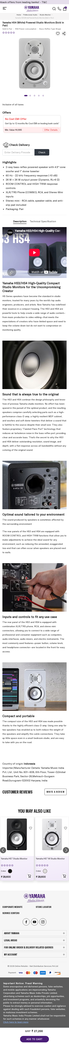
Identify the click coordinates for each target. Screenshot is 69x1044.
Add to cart (34, 1039)
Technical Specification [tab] (43, 221)
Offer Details (51, 129)
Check (41, 152)
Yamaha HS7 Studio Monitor (14, 858)
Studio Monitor (45, 15)
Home (19, 15)
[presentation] (3, 850)
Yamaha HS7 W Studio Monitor (50, 858)
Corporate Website (12, 906)
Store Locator (43, 906)
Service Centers (10, 913)
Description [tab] (19, 221)
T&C (30, 2)
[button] (26, 95)
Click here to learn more (15, 1022)
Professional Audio (30, 15)
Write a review (56, 791)
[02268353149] (59, 8)
